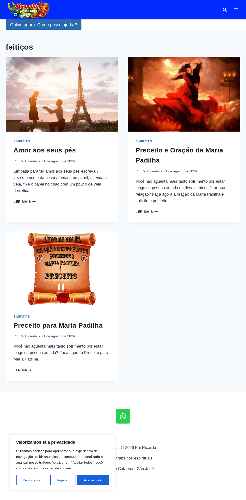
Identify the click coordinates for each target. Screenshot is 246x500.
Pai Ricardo (28, 161)
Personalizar (32, 480)
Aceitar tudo (93, 480)
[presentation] (62, 94)
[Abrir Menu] (235, 9)
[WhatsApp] (123, 416)
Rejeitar (63, 480)
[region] (62, 462)
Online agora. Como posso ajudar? (43, 24)
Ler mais (24, 201)
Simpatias (21, 141)
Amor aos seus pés (44, 150)
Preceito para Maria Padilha (58, 325)
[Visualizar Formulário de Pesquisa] (224, 10)
